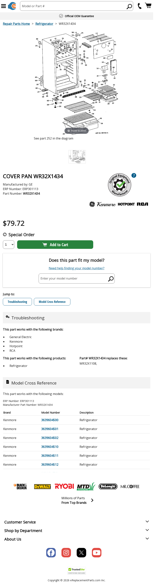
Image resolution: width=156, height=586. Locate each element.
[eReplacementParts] (12, 6)
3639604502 (49, 438)
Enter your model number (59, 278)
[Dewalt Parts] (42, 486)
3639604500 (49, 420)
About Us (12, 539)
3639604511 (49, 456)
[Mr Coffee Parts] (129, 486)
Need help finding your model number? (76, 268)
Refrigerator (44, 24)
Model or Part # (33, 6)
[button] (3, 6)
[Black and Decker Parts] (20, 486)
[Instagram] (66, 552)
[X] (81, 552)
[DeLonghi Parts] (108, 486)
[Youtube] (96, 552)
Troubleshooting (17, 302)
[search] (129, 6)
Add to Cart (59, 244)
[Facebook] (51, 552)
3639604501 (49, 429)
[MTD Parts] (86, 486)
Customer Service (20, 522)
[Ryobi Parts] (64, 486)
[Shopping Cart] (148, 6)
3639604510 (49, 447)
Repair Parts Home (16, 24)
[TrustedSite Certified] (76, 571)
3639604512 (49, 464)
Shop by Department (23, 530)
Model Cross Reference (52, 302)
